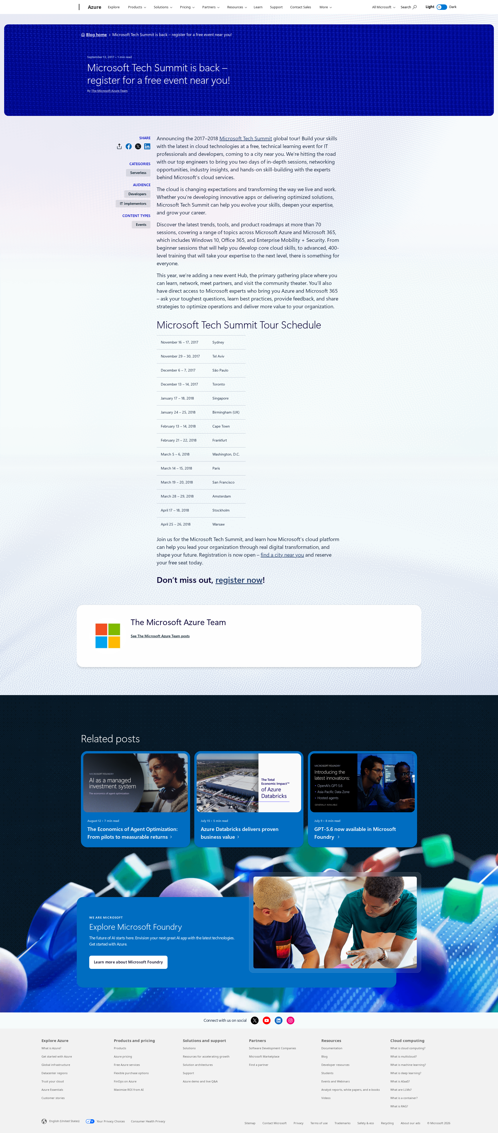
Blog (324, 1056)
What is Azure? (51, 1048)
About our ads (410, 1123)
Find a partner (258, 1065)
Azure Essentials (52, 1090)
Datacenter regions (54, 1073)
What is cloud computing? (407, 1048)
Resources (235, 7)
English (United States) (64, 1121)
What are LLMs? (401, 1090)
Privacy (298, 1123)
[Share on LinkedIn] (147, 146)
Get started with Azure (57, 1056)
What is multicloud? (403, 1056)
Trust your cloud (53, 1081)
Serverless (138, 173)
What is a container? (404, 1098)
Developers (137, 194)
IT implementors (133, 203)
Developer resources (335, 1065)
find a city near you (282, 555)
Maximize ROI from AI (129, 1090)
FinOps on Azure (125, 1081)
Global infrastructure (56, 1065)
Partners (209, 7)
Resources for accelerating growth (206, 1056)
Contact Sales (300, 7)
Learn (258, 7)
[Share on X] (138, 146)
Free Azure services (127, 1065)
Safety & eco (365, 1123)
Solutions (161, 7)
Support (276, 7)
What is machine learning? (408, 1065)
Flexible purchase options (131, 1073)
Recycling (387, 1123)
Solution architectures (198, 1065)
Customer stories (53, 1098)
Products (135, 7)
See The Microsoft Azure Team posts (160, 636)
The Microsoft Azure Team (109, 91)
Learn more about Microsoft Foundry (128, 962)
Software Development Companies (272, 1048)
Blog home (96, 34)
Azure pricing (123, 1056)
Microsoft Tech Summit (245, 138)
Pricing (185, 7)
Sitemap (250, 1123)
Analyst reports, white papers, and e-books (350, 1090)
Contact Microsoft (274, 1123)
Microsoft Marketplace (264, 1056)
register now (239, 580)
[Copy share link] (119, 146)
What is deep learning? (405, 1073)
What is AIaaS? (400, 1081)
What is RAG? (399, 1106)
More (324, 7)
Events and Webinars (335, 1081)
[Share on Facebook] (129, 146)
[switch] (442, 7)
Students (327, 1073)
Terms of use (319, 1123)
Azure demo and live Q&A (200, 1081)
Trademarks (342, 1123)
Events (141, 224)
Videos (325, 1098)
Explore (114, 7)
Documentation (331, 1048)
